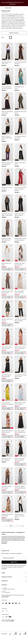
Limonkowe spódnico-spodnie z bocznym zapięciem (7, 403)
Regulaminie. (4, 568)
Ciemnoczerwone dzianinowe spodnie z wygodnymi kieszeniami (20, 189)
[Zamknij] (25, 3)
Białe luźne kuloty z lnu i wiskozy (6, 264)
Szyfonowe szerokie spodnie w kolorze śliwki (7, 112)
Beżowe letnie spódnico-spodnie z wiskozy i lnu (19, 292)
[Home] (4, 634)
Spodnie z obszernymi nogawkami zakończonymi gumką (7, 138)
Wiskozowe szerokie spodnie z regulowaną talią (7, 292)
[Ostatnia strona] (22, 526)
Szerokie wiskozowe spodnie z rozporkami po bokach (20, 239)
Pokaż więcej (4, 542)
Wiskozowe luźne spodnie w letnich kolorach (7, 515)
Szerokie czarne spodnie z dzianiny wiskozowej (20, 214)
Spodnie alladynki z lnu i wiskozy (19, 87)
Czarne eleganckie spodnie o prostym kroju (20, 137)
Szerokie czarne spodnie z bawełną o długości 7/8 (20, 459)
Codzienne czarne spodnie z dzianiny (20, 163)
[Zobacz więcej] (25, 8)
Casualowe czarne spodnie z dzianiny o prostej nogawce (7, 214)
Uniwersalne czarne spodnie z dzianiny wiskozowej (20, 320)
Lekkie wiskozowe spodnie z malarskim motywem (7, 431)
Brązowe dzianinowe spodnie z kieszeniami (20, 63)
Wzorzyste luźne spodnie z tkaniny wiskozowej (20, 264)
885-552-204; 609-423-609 (9, 589)
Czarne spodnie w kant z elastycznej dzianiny (6, 459)
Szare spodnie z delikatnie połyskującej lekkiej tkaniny (20, 487)
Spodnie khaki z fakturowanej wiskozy (20, 112)
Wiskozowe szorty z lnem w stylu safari (7, 320)
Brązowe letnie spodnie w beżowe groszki (7, 487)
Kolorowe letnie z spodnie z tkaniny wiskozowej (7, 348)
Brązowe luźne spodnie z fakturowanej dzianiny (6, 239)
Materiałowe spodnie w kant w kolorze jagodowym (7, 163)
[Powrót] (2, 8)
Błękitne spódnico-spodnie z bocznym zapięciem (20, 403)
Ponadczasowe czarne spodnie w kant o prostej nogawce (19, 516)
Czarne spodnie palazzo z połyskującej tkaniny (7, 375)
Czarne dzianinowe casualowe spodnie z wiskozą (20, 375)
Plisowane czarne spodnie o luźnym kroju (7, 188)
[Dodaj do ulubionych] (11, 44)
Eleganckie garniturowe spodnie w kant (6, 63)
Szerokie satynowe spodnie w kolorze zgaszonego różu (20, 348)
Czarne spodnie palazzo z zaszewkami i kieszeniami (7, 87)
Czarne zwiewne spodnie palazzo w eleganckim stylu (20, 431)
